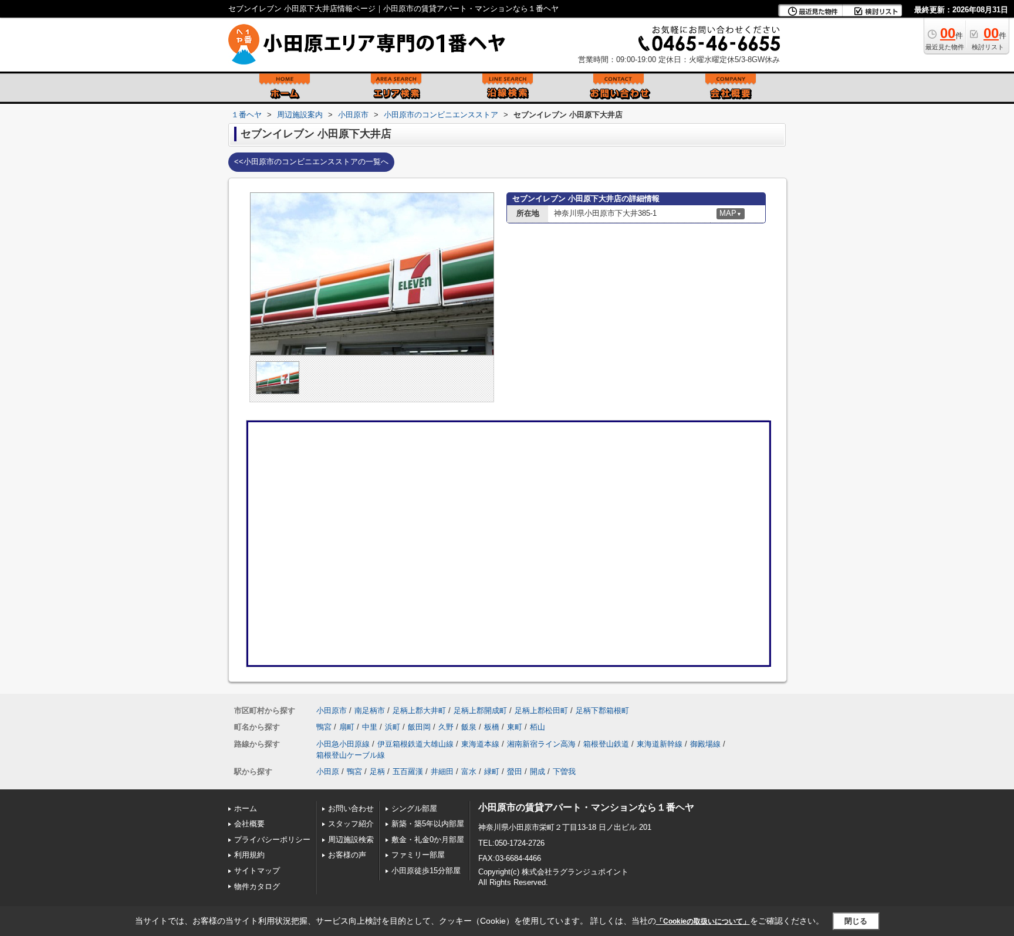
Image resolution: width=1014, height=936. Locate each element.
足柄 (377, 771)
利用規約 (249, 854)
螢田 (514, 771)
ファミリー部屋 (418, 854)
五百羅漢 (408, 771)
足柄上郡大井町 (419, 710)
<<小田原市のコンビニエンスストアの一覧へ (311, 161)
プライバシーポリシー (272, 839)
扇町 (346, 727)
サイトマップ (257, 870)
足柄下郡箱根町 (602, 710)
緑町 (491, 771)
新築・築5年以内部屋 (427, 823)
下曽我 (564, 771)
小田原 (327, 771)
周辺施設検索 (351, 839)
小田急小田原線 (343, 744)
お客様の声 (347, 854)
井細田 (442, 771)
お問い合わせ (351, 808)
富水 (468, 771)
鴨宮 (324, 727)
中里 (369, 727)
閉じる (855, 921)
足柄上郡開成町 (480, 710)
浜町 (392, 727)
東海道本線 (480, 744)
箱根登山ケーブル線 (350, 755)
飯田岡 (419, 727)
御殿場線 (705, 744)
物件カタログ (257, 886)
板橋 (491, 727)
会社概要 (249, 823)
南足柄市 (369, 710)
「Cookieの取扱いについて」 (703, 921)
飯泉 (468, 727)
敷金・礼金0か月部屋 (427, 839)
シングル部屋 (414, 808)
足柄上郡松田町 (541, 710)
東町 (514, 727)
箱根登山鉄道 (606, 744)
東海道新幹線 (659, 744)
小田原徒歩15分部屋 (426, 870)
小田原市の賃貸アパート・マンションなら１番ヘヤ (586, 807)
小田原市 (331, 710)
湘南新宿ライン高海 (541, 744)
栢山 (537, 727)
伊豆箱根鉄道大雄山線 (415, 744)
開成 (537, 771)
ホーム (245, 808)
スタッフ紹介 (351, 823)
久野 (446, 727)
